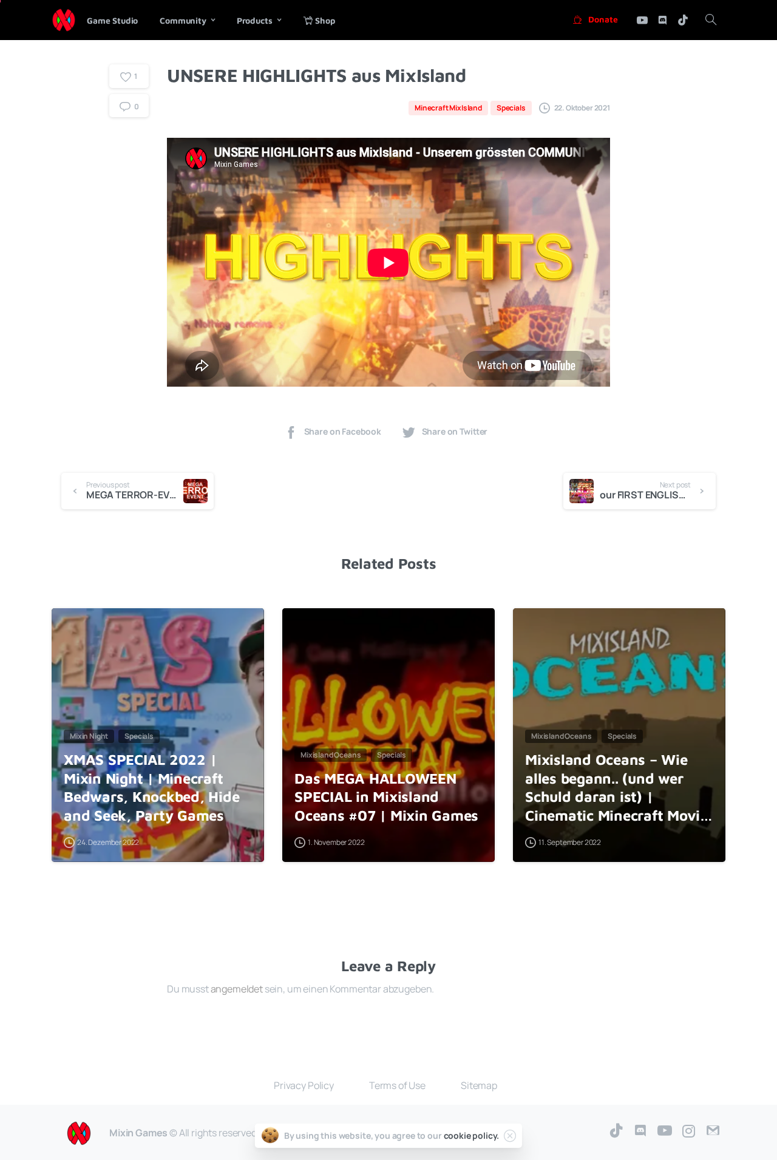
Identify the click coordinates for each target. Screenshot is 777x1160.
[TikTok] (616, 1131)
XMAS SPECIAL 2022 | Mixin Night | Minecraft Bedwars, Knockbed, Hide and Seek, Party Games (151, 787)
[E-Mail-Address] (713, 1131)
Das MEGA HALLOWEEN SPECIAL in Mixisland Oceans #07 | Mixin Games (386, 797)
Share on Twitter (455, 432)
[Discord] (662, 20)
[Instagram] (689, 1131)
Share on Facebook (342, 432)
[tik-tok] (683, 20)
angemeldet (237, 988)
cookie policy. (472, 1135)
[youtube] (642, 20)
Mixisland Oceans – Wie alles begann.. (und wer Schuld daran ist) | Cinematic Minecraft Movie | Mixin (616, 788)
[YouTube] (665, 1131)
